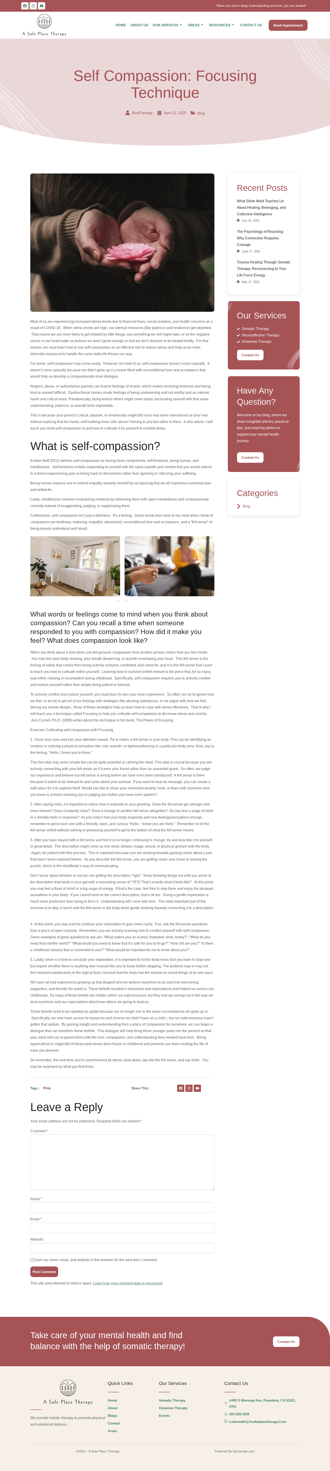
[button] (118, 601)
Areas (194, 25)
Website (36, 1239)
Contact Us (251, 25)
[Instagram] (33, 5)
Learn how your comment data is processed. (128, 1283)
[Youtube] (41, 5)
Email (36, 1219)
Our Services (165, 25)
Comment (39, 1131)
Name (36, 1199)
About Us (139, 25)
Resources (220, 25)
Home (121, 25)
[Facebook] (25, 5)
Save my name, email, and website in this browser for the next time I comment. (96, 1260)
